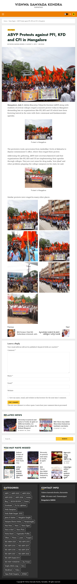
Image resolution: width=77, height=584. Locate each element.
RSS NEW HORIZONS (12, 562)
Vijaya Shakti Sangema (12, 574)
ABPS (7, 493)
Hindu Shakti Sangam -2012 (13, 513)
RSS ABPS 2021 (10, 554)
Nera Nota (8, 526)
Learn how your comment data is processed (51, 405)
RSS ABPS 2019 (23, 550)
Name (10, 376)
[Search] (70, 14)
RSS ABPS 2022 (23, 554)
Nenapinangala (29, 522)
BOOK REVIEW (16, 501)
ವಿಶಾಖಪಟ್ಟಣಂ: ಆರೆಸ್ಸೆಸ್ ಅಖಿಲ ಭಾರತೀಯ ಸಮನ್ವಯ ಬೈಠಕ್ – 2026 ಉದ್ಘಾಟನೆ (56, 472)
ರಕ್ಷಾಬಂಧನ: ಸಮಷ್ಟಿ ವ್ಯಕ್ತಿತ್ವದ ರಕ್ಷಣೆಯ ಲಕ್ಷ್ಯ (56, 457)
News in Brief (9, 530)
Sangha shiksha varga (11, 566)
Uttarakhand (8, 570)
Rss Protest (26, 562)
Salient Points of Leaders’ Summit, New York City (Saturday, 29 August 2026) (9, 457)
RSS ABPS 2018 (10, 550)
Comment (12, 350)
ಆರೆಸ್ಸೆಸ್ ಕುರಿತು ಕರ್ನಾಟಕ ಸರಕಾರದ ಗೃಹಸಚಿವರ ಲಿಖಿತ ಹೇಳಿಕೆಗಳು (9, 472)
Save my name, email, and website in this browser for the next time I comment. (37, 398)
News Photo (21, 530)
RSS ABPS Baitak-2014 (12, 558)
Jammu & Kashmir (10, 517)
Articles (28, 497)
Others (7, 538)
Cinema (26, 501)
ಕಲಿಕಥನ (24, 574)
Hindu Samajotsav (10, 509)
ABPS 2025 (8, 497)
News (16, 526)
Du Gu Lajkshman (20, 505)
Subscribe (73, 14)
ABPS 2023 (15, 493)
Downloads (8, 505)
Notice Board (9, 534)
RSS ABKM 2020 (10, 542)
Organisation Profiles (23, 534)
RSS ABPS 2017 (23, 546)
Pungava (29, 538)
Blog (6, 501)
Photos (14, 538)
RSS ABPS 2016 (10, 546)
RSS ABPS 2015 (24, 542)
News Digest (11, 30)
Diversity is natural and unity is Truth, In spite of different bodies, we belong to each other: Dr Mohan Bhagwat (10, 425)
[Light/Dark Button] (66, 14)
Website (10, 390)
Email (10, 383)
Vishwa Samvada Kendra (38, 4)
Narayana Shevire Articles (13, 522)
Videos (17, 570)
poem (21, 538)
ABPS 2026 (19, 497)
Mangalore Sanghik (24, 517)
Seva (23, 566)
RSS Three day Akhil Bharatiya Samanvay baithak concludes (45, 425)
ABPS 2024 (26, 493)
